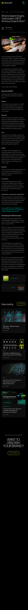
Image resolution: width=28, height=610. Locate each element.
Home (2, 11)
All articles (21, 303)
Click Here (18, 208)
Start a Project (13, 453)
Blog (7, 11)
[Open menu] (23, 3)
